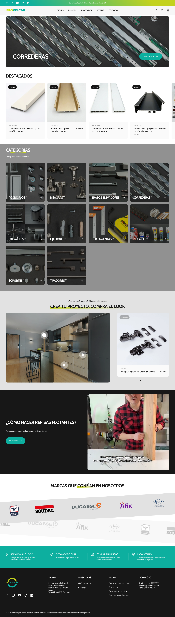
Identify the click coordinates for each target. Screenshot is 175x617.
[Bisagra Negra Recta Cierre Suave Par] (143, 339)
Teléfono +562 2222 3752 (149, 583)
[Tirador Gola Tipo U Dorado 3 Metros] (66, 102)
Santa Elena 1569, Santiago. (59, 592)
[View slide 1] (140, 381)
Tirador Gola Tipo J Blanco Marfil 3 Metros (21, 130)
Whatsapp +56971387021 (149, 585)
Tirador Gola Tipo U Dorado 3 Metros (60, 130)
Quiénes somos (84, 583)
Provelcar (13, 125)
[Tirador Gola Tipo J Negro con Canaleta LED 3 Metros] (149, 102)
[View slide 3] (146, 381)
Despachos (113, 587)
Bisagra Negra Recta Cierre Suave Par (138, 371)
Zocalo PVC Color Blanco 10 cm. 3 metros (103, 130)
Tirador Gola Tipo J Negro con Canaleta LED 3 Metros (145, 131)
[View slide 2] (143, 381)
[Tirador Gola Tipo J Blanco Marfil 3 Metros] (25, 102)
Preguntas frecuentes (118, 591)
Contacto (82, 588)
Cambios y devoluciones (119, 583)
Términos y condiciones (118, 595)
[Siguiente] (166, 75)
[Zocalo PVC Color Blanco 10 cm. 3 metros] (108, 102)
